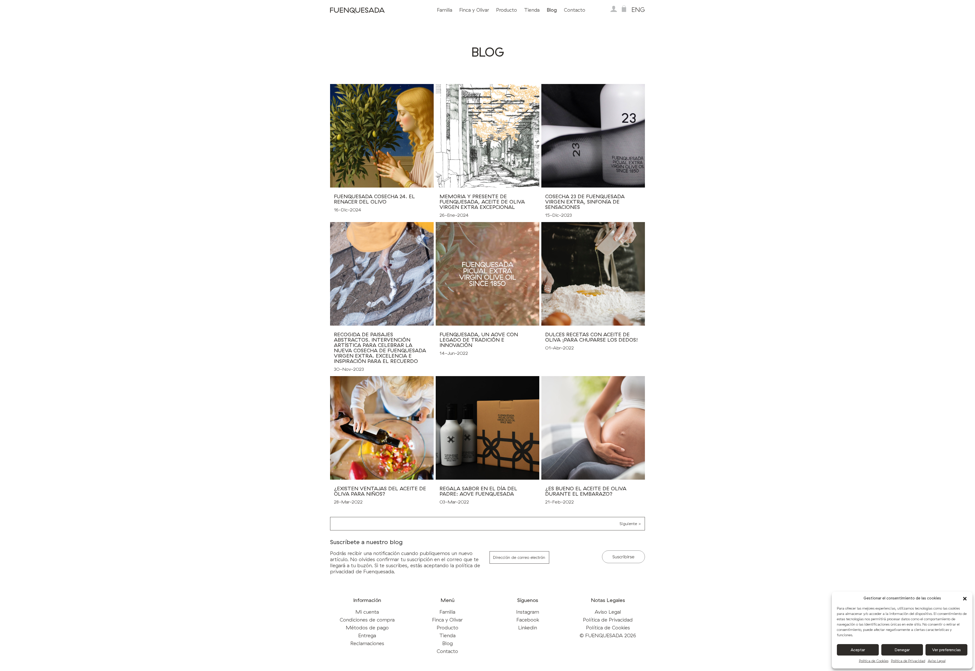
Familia (444, 10)
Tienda (532, 10)
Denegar (902, 649)
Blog (552, 10)
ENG (638, 9)
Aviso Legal (937, 661)
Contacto (574, 10)
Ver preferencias (946, 649)
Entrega (367, 635)
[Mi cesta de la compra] (624, 9)
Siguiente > (630, 523)
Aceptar (858, 649)
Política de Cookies (873, 661)
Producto (506, 10)
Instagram (527, 612)
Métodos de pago (367, 627)
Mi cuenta (367, 612)
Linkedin (527, 627)
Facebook (527, 619)
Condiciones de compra (367, 619)
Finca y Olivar (474, 10)
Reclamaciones (367, 643)
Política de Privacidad (908, 661)
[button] (964, 598)
